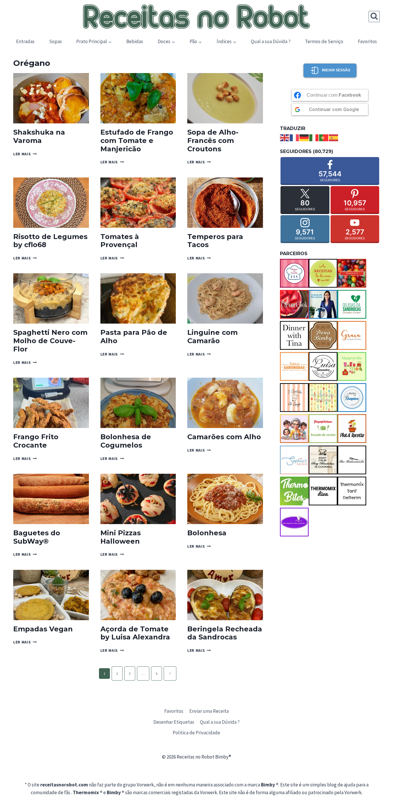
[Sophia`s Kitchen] (294, 460)
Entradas (25, 41)
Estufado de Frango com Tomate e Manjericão (136, 140)
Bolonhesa (206, 533)
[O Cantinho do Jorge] (294, 397)
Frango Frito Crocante (35, 441)
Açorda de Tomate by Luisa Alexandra (135, 633)
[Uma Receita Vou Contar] (294, 522)
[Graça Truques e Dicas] (351, 335)
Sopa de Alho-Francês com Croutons (213, 140)
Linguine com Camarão (212, 336)
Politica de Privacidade (196, 732)
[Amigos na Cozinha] (294, 273)
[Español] (334, 137)
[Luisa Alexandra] (323, 366)
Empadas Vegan (43, 629)
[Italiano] (314, 137)
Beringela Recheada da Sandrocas (224, 633)
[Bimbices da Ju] (351, 273)
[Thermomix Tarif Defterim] (351, 491)
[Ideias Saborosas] (294, 366)
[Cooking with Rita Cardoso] (323, 304)
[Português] (324, 137)
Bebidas (134, 41)
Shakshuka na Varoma (39, 136)
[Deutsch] (304, 137)
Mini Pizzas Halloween (120, 537)
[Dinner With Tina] (294, 335)
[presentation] (51, 98)
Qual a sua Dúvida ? (271, 41)
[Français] (294, 137)
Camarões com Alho (224, 437)
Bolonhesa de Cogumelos (125, 441)
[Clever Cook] (294, 304)
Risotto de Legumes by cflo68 (50, 240)
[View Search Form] (374, 16)
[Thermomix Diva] (323, 491)
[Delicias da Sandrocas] (351, 304)
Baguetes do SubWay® (36, 537)
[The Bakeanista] (351, 460)
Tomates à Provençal (119, 240)
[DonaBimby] (323, 335)
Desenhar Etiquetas (173, 722)
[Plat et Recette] (351, 428)
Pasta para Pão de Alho (133, 336)
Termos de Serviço (324, 41)
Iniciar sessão (336, 70)
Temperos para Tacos (215, 240)
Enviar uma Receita (209, 711)
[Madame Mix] (351, 366)
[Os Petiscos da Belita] (294, 428)
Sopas (55, 41)
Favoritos (367, 41)
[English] (285, 137)
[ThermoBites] (294, 491)
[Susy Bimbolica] (323, 460)
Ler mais (25, 154)
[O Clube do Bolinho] (323, 397)
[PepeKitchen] (323, 428)
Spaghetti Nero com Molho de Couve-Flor (50, 340)
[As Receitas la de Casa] (323, 273)
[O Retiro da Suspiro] (351, 397)
